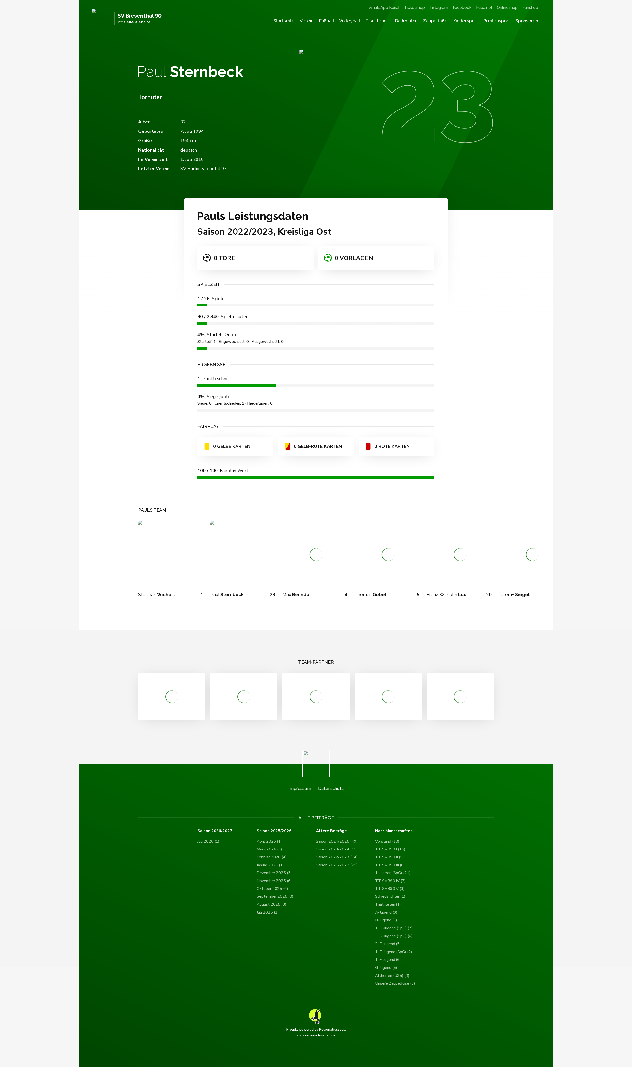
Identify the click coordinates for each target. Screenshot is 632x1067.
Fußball (326, 20)
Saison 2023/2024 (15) (337, 849)
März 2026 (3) (269, 849)
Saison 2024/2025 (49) (337, 841)
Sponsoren (526, 20)
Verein (307, 20)
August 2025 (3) (271, 904)
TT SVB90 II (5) (389, 857)
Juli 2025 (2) (268, 912)
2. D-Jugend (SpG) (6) (394, 936)
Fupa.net (484, 7)
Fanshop (530, 7)
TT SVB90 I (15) (390, 849)
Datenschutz (331, 788)
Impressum (299, 788)
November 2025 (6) (274, 881)
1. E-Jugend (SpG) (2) (393, 952)
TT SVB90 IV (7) (390, 881)
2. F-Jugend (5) (388, 944)
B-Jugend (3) (386, 920)
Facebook (462, 7)
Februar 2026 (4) (272, 857)
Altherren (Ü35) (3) (392, 975)
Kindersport (465, 20)
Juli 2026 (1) (208, 841)
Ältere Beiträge (331, 831)
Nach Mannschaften (394, 831)
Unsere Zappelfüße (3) (395, 983)
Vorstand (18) (387, 841)
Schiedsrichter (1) (390, 896)
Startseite (284, 20)
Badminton (406, 20)
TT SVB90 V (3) (390, 888)
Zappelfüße (435, 20)
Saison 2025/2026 (274, 831)
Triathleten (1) (388, 904)
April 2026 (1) (269, 841)
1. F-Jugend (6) (388, 959)
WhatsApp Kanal (383, 7)
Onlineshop (507, 7)
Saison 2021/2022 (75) (337, 865)
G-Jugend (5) (386, 967)
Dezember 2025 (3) (274, 873)
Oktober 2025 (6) (272, 888)
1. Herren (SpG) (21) (393, 873)
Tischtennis (378, 20)
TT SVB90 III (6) (390, 865)
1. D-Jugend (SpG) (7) (394, 928)
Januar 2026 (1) (270, 865)
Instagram (439, 7)
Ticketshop (414, 7)
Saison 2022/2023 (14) (337, 857)
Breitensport (496, 20)
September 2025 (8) (275, 896)
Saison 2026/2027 (215, 831)
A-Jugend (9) (386, 912)
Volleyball (349, 20)
